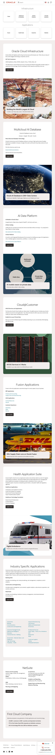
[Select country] (45, 2)
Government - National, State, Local (15, 638)
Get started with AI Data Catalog (13, 232)
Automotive (10, 621)
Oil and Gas (31, 626)
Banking (9, 623)
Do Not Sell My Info (18, 745)
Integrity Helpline (6, 747)
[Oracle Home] (11, 2)
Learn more (9, 69)
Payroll (7, 402)
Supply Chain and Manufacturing (13, 395)
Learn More (9, 245)
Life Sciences (31, 623)
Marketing (8, 407)
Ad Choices (33, 745)
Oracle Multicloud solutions (12, 150)
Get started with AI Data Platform (13, 241)
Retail (29, 636)
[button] (4, 2)
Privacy (12, 745)
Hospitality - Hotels (11, 642)
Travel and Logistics (33, 639)
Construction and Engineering (14, 626)
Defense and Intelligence (13, 631)
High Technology (11, 641)
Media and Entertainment (34, 625)
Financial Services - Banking (13, 634)
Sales (7, 409)
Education (9, 633)
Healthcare (9, 639)
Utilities (30, 641)
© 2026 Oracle (5, 745)
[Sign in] (48, 2)
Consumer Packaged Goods (13, 629)
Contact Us (13, 747)
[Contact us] (51, 2)
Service (7, 411)
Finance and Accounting (11, 393)
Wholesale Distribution (33, 642)
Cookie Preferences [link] (26, 745)
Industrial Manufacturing (34, 621)
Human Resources (10, 400)
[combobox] (30, 2)
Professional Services (33, 629)
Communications (11, 625)
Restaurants (31, 634)
